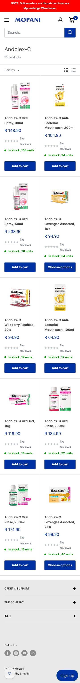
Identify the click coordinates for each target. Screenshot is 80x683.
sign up (67, 675)
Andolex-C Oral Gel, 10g (19, 423)
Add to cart (20, 166)
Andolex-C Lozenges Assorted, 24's (59, 522)
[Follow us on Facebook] (7, 653)
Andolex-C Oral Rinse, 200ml (56, 423)
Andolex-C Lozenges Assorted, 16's (59, 223)
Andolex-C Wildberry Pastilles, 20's (19, 324)
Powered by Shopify (17, 673)
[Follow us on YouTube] (24, 653)
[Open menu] (6, 20)
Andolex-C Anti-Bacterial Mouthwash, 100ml (59, 324)
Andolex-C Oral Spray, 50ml (16, 221)
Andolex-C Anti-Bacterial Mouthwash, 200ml (59, 122)
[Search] (70, 32)
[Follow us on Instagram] (16, 653)
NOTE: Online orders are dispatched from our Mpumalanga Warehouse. (40, 6)
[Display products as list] (74, 70)
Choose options (60, 267)
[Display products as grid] (66, 70)
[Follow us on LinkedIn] (33, 653)
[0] (72, 20)
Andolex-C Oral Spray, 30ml (16, 120)
